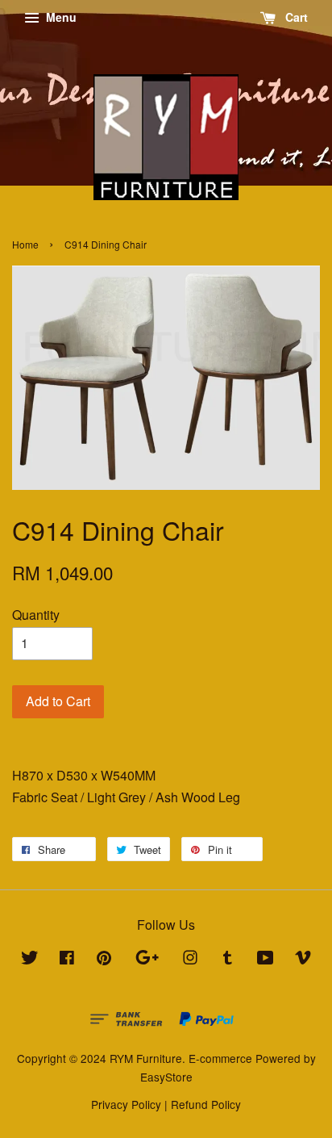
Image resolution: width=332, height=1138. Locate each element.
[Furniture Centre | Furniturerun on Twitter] (30, 960)
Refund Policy (206, 1104)
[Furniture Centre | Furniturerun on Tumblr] (227, 960)
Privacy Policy (126, 1104)
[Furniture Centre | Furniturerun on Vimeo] (303, 960)
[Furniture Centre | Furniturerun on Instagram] (190, 960)
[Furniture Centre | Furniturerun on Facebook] (67, 960)
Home (25, 244)
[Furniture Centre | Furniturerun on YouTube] (265, 960)
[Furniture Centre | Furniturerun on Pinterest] (104, 960)
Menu (60, 17)
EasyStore (166, 1077)
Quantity (36, 614)
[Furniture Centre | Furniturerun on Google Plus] (147, 960)
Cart (295, 17)
